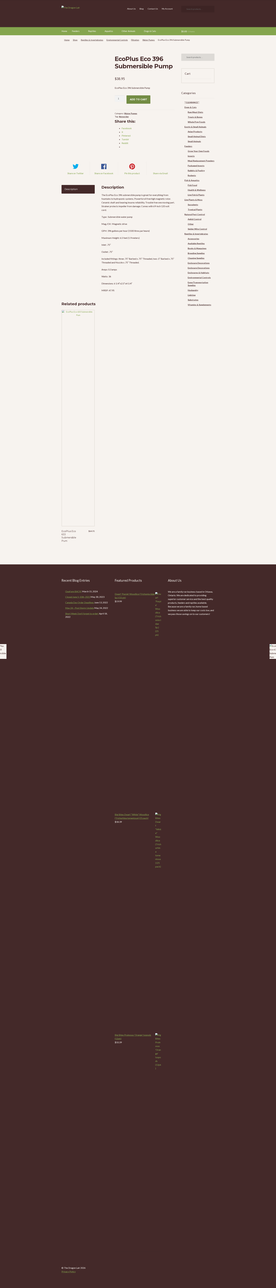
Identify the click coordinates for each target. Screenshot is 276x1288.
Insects (191, 156)
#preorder (124, 116)
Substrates (193, 300)
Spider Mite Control (197, 229)
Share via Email (160, 173)
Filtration (135, 40)
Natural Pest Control (194, 214)
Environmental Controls (117, 40)
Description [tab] (71, 189)
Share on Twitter (75, 173)
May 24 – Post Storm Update (79, 608)
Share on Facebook (103, 173)
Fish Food (192, 185)
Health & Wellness (197, 190)
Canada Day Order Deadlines (79, 602)
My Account (167, 8)
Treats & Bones (195, 117)
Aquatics (109, 31)
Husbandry (193, 290)
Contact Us (153, 8)
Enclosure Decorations (199, 263)
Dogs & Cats (150, 31)
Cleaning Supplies (196, 258)
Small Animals (194, 141)
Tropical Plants (195, 209)
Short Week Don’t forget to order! (82, 613)
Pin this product (132, 173)
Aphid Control (194, 219)
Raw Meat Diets (195, 112)
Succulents (193, 204)
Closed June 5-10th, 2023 (77, 596)
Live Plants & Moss (193, 199)
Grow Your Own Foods (198, 151)
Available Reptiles (196, 243)
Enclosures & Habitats (198, 272)
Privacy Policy (69, 1271)
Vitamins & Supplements (199, 304)
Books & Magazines (197, 248)
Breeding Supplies (196, 253)
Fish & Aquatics (191, 180)
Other (191, 224)
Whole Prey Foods (196, 122)
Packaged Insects (196, 165)
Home (64, 31)
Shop (75, 40)
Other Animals (128, 31)
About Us (131, 8)
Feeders (75, 31)
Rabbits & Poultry (196, 170)
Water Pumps (148, 40)
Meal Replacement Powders (201, 161)
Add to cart (138, 99)
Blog (142, 8)
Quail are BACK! (73, 591)
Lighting (191, 295)
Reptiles (92, 31)
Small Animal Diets (197, 136)
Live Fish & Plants (196, 195)
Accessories (193, 238)
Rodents (192, 175)
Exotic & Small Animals (195, 127)
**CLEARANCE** (191, 102)
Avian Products (195, 131)
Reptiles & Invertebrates (92, 40)
